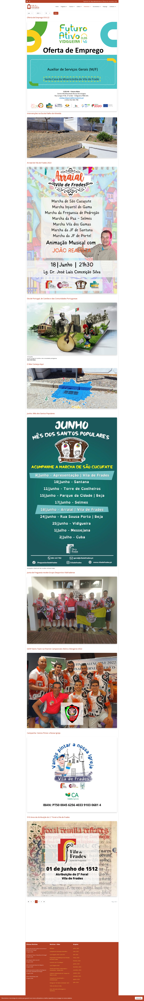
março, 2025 (76, 917)
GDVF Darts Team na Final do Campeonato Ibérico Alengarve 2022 (54, 608)
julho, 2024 (76, 942)
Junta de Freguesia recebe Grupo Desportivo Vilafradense (51, 532)
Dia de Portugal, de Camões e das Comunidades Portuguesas (52, 258)
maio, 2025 (76, 911)
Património (86, 6)
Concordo (138, 998)
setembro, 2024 (77, 936)
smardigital (114, 956)
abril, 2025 (75, 914)
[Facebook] (27, 1)
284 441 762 (87, 1)
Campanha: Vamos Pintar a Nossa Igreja (43, 692)
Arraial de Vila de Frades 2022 (39, 122)
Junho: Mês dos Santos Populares (41, 373)
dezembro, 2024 (77, 926)
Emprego (105, 6)
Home (57, 6)
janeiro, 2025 (76, 923)
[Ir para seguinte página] (41, 861)
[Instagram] (29, 1)
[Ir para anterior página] (31, 861)
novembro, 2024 (77, 929)
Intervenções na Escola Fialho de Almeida (44, 113)
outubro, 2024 (76, 932)
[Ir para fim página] (44, 861)
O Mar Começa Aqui (35, 323)
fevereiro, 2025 (76, 920)
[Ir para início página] (28, 861)
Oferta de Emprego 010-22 (38, 17)
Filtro (55, 13)
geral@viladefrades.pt (97, 1)
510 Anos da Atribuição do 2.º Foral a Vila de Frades (48, 776)
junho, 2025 (76, 908)
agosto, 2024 (76, 939)
